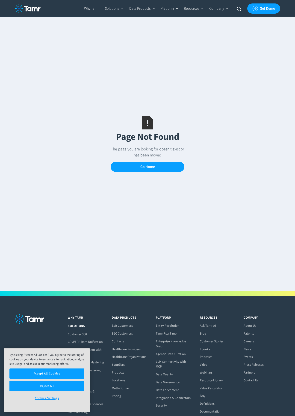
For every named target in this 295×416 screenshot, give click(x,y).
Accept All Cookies (47, 373)
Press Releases (254, 364)
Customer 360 (77, 334)
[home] (28, 8)
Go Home (147, 166)
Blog (203, 333)
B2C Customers (122, 333)
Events (248, 357)
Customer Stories (212, 341)
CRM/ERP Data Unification (85, 342)
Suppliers (118, 364)
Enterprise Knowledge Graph (171, 343)
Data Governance (168, 382)
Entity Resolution (168, 325)
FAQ (202, 396)
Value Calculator (211, 388)
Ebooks (205, 349)
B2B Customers (122, 325)
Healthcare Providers (126, 349)
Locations (118, 380)
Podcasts (206, 357)
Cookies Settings (47, 398)
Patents (249, 333)
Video (203, 364)
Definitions (207, 403)
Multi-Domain (121, 388)
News (247, 349)
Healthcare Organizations (129, 357)
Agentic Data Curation (171, 354)
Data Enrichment (167, 390)
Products (118, 372)
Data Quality (164, 374)
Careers (249, 341)
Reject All (47, 386)
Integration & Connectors (173, 398)
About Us (250, 325)
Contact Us (251, 380)
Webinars (206, 372)
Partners (249, 372)
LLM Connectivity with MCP (171, 364)
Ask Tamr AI (208, 325)
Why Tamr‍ (91, 8)
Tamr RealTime (166, 333)
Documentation (210, 411)
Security (161, 405)
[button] (114, 8)
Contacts (118, 341)
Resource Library (211, 380)
